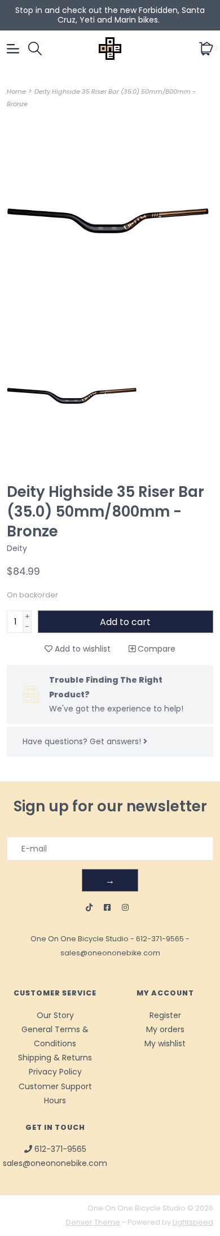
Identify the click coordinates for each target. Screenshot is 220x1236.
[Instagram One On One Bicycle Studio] (125, 908)
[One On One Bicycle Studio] (110, 48)
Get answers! (116, 741)
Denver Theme (93, 1222)
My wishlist (165, 1043)
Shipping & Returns (55, 1057)
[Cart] (206, 48)
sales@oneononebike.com (110, 953)
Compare (155, 648)
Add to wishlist (81, 648)
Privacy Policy (55, 1071)
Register (165, 1015)
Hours (55, 1100)
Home (16, 91)
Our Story (55, 1015)
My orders (165, 1029)
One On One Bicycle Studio (79, 939)
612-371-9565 (160, 939)
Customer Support (55, 1086)
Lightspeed (193, 1222)
